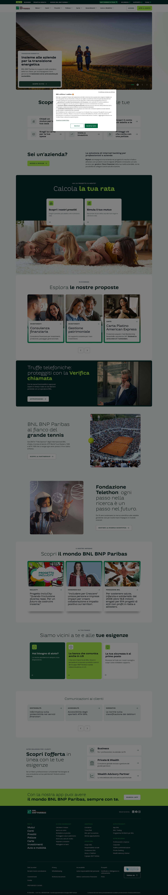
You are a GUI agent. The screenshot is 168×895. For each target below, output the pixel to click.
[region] (84, 110)
